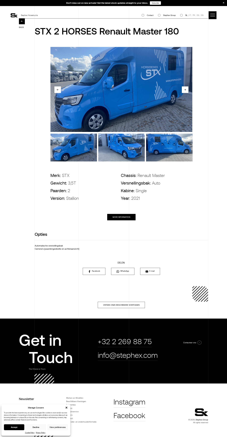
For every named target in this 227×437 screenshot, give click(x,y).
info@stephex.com (128, 355)
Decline (36, 427)
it (190, 15)
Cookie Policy (30, 433)
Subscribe (155, 3)
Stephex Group (169, 15)
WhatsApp (124, 271)
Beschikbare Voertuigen (76, 401)
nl (186, 15)
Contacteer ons (189, 343)
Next (185, 89)
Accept (14, 427)
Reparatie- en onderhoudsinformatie (81, 422)
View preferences (58, 427)
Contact (150, 15)
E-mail (152, 271)
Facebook (95, 271)
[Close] (221, 3)
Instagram (129, 402)
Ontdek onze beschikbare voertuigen (121, 305)
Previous (57, 89)
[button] (66, 407)
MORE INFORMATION (121, 217)
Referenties (71, 405)
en (202, 15)
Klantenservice (72, 412)
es (198, 15)
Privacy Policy (40, 433)
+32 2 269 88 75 (125, 342)
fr (194, 15)
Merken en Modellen (74, 398)
